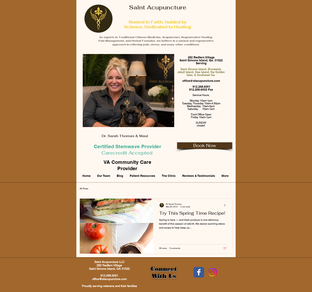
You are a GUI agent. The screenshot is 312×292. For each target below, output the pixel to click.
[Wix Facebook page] (199, 272)
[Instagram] (213, 272)
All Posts (84, 188)
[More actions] (226, 205)
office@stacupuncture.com (201, 80)
